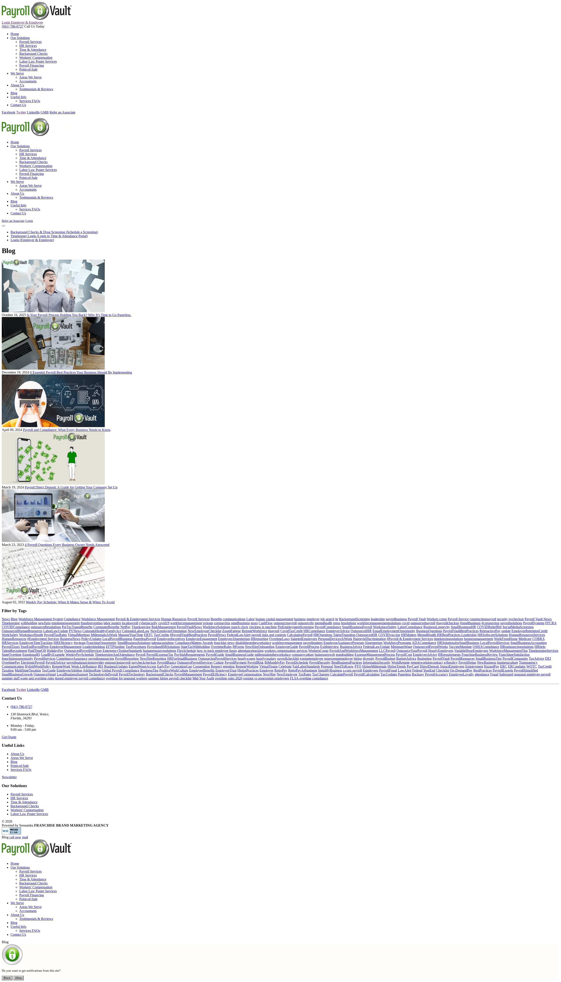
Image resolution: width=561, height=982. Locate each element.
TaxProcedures (136, 647)
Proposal (327, 666)
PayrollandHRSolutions (163, 647)
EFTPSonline (115, 647)
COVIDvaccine (389, 635)
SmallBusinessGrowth (17, 674)
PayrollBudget (385, 658)
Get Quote (9, 737)
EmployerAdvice (338, 631)
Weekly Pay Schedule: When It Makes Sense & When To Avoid (70, 602)
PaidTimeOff (37, 650)
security (502, 619)
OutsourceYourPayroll (411, 650)
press (336, 623)
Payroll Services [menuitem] (30, 42)
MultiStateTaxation (28, 670)
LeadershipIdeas (93, 647)
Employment (474, 666)
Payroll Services (198, 619)
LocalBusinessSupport (72, 674)
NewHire (269, 674)
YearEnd (429, 670)
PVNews (75, 631)
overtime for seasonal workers (126, 678)
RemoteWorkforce (254, 631)
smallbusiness (240, 623)
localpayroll (130, 623)
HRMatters (408, 635)
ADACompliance (424, 643)
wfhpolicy (451, 662)
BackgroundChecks (159, 674)
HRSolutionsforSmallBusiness (458, 643)
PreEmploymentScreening (296, 627)
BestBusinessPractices (346, 662)
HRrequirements (449, 654)
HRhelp (539, 647)
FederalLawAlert (238, 635)
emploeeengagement (65, 623)
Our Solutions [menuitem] (20, 38)
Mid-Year (199, 678)
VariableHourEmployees (471, 650)
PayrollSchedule (297, 662)
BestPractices (482, 670)
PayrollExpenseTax (159, 654)
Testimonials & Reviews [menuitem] (36, 89)
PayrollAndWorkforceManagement (353, 650)
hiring (358, 658)
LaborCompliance (410, 627)
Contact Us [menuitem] (18, 105)
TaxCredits (161, 635)
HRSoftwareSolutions (493, 635)
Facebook (8, 112)
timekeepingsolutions (448, 639)
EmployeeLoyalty (461, 674)
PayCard (413, 666)
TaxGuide (49, 670)
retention (229, 666)
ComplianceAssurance (71, 658)
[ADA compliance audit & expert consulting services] (11, 833)
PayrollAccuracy (436, 674)
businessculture (507, 662)
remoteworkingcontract (427, 662)
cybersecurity (148, 623)
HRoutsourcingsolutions (517, 647)
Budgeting (424, 658)
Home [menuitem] (15, 34)
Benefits (216, 619)
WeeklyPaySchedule (80, 654)
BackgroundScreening (354, 619)
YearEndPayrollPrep (34, 647)
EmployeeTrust (225, 670)
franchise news (224, 643)
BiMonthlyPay (275, 662)
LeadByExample (53, 654)
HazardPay (491, 666)
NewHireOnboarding (260, 647)
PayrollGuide (215, 654)
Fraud (494, 674)
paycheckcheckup (143, 662)
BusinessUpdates (116, 666)
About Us (17, 754)
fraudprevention (92, 623)
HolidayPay (55, 650)
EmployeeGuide (286, 647)
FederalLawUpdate (376, 647)
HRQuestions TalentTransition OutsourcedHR (345, 635)
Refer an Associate (62, 112)
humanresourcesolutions (159, 650)
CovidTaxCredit (291, 631)
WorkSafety (10, 635)
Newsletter (9, 777)
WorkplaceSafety (385, 627)
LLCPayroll (387, 650)
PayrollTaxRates (55, 635)
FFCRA (550, 623)
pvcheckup (516, 619)
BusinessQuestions (429, 631)
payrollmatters (313, 643)
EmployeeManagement (66, 647)
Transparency (528, 662)
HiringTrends (396, 666)
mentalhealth (323, 623)
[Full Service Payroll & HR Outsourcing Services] (37, 18)
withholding (29, 623)
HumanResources (14, 639)
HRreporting (259, 639)
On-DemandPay (461, 670)
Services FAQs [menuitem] (29, 101)
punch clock (239, 627)
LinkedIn (33, 112)
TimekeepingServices (543, 650)
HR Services (19, 798)
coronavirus (222, 623)
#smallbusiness (470, 623)
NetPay (125, 627)
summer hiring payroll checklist (170, 678)
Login (22, 22)
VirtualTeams (268, 666)
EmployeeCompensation (245, 674)
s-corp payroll (352, 670)
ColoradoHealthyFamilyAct (101, 631)
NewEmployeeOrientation (168, 631)
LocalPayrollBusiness (117, 639)
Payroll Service (458, 619)
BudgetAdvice (406, 658)
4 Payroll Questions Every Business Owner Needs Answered (67, 545)
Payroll (141, 654)
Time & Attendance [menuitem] (32, 50)
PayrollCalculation (367, 674)
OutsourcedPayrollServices (83, 650)
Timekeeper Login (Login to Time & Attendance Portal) (49, 236)
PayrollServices (44, 658)
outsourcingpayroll (118, 662)
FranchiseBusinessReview (480, 654)
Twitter (21, 112)
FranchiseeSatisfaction (514, 654)
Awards (207, 643)
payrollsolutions (511, 623)
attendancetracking (251, 650)
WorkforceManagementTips (508, 650)
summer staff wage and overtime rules (28, 678)
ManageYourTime (130, 635)
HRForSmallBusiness (182, 658)
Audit (210, 678)
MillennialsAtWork (104, 635)
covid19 (163, 623)
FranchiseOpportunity (101, 643)
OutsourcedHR (361, 631)
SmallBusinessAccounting (528, 643)
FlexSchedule (186, 650)
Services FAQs (21, 770)
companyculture (303, 654)
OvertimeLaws (279, 639)
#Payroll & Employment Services (410, 639)
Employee (266, 670)
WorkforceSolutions (216, 627)
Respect (216, 666)
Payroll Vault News (538, 619)
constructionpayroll (483, 619)
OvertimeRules (221, 647)
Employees (370, 670)
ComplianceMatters (188, 643)
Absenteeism (373, 643)
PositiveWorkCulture (173, 670)
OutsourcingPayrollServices (217, 658)
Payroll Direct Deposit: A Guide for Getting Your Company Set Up (71, 487)
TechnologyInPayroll (103, 674)
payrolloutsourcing (101, 658)
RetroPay (280, 670)
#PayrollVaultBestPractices (188, 635)
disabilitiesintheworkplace (253, 643)
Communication (13, 666)
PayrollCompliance (328, 627)
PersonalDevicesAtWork (335, 639)
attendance (482, 674)
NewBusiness (486, 662)
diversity (369, 658)
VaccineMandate (460, 647)
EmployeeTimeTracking (36, 643)
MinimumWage (401, 647)
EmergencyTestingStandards (122, 650)
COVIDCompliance (16, 627)
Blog (14, 619)
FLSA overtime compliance (309, 678)
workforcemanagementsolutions (379, 623)
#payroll (273, 631)
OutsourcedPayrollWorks (430, 647)
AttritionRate (92, 670)
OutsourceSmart (45, 674)
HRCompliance (314, 631)
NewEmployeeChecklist (204, 631)
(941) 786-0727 (12, 26)
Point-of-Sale (20, 766)
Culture (218, 662)
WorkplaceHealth (31, 635)
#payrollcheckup (447, 623)
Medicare (524, 639)
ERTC (148, 635)
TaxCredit (545, 666)
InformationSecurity (377, 662)
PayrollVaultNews (189, 627)
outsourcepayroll (285, 623)
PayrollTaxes (11, 647)
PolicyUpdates (91, 639)
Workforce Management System (40, 619)
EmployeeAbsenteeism (234, 639)
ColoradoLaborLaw (135, 631)
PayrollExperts (503, 670)
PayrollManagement (188, 674)
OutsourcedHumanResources (22, 631)
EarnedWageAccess (142, 666)
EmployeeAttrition (69, 670)
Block (7, 978)
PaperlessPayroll (144, 639)
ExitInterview (329, 647)
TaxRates (304, 674)
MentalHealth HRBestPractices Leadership (447, 635)
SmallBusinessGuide (239, 654)
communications (234, 619)
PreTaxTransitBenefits (77, 627)
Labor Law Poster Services (29, 814)
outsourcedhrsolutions (46, 627)
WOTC (531, 666)
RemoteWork (61, 666)
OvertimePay (11, 662)
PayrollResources (463, 658)
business (300, 619)
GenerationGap (181, 666)
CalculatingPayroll (299, 635)
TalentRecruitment (14, 650)
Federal (417, 670)
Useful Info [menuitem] (18, 97)
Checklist (442, 670)
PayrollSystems (533, 623)
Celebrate (285, 666)
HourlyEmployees (440, 650)
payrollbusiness (396, 619)
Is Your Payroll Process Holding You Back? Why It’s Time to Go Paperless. (79, 315)
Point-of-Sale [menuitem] (28, 69)
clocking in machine (263, 627)
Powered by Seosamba (55, 825)
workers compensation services (286, 650)
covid (406, 623)
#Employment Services (43, 639)
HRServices (10, 643)
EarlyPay (163, 666)
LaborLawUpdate (55, 631)
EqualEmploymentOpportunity (394, 631)
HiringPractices (248, 670)
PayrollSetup (467, 662)
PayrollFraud (388, 670)
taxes (254, 623)
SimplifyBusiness (330, 670)
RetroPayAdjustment (302, 670)
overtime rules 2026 (228, 678)
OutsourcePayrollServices (195, 662)
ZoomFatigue (231, 631)
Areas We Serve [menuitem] (30, 77)
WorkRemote (400, 662)
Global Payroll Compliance (120, 670)
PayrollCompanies (515, 658)
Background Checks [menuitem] (33, 53)
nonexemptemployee (338, 658)
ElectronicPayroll (33, 662)
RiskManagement (163, 627)
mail (25, 837)
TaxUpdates (388, 674)
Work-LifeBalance (84, 666)
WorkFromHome (506, 639)
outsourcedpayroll (422, 623)
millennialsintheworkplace (273, 654)
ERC (503, 666)
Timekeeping (11, 623)
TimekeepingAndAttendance (115, 654)
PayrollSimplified (526, 670)
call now (15, 837)
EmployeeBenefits (202, 670)
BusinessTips (149, 670)
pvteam (208, 623)
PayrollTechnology (132, 674)
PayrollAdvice (56, 662)
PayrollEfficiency (215, 674)
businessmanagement (478, 639)
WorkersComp (318, 650)
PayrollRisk (255, 662)
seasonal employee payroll (532, 674)
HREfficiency (63, 643)
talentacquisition (162, 643)
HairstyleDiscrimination (369, 639)
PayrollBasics (166, 662)
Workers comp (437, 619)
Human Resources (173, 619)
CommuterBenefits (106, 627)
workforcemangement (287, 643)
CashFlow (266, 623)
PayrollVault (441, 658)
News (6, 619)
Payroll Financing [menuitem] (31, 65)
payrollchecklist (288, 658)
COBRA (538, 639)
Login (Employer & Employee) (32, 240)
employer (313, 619)
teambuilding (345, 654)
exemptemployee (311, 658)
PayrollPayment (236, 662)
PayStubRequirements (189, 654)
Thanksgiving (141, 627)
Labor (250, 619)
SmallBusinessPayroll (357, 627)
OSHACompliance (486, 647)
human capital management (274, 619)
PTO (358, 666)
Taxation (8, 670)
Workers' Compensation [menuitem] (35, 57)
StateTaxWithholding (195, 647)
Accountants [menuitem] (28, 81)
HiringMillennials (374, 666)
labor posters (112, 623)
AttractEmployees (452, 666)
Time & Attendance (24, 802)
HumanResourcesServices (527, 635)
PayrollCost (404, 654)
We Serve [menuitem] (17, 73)
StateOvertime (11, 654)
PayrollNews (217, 635)
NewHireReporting (153, 658)
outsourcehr (306, 623)
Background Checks (25, 806)
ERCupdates (516, 666)
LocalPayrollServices (495, 643)
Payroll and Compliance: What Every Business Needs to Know (67, 430)
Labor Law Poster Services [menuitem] (38, 61)
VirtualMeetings (79, 635)
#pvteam (79, 643)
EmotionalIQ (31, 654)
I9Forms (238, 647)
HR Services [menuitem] (28, 46)
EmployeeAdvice (425, 654)
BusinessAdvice (351, 647)
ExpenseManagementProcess (375, 654)
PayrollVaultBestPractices (461, 631)
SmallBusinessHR (463, 627)
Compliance (72, 619)
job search (327, 619)
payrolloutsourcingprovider (85, 662)
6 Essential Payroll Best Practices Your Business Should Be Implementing (81, 372)
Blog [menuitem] (14, 93)
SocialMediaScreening (518, 627)
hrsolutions (348, 623)
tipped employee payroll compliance (80, 678)
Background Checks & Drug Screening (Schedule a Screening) (54, 232)
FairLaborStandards (306, 666)
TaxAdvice (536, 658)
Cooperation (201, 666)
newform (44, 623)
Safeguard (506, 674)
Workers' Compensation (27, 810)
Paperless (404, 674)
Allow (18, 978)
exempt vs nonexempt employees (266, 678)
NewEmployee (287, 674)
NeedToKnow (344, 666)
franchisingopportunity (17, 658)
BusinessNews (70, 639)
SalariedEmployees (304, 639)
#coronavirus (490, 623)
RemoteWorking (247, 666)
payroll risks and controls (268, 635)
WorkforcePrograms (397, 643)
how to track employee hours (217, 650)
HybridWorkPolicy (38, 666)
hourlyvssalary (266, 658)
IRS (100, 666)
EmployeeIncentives (171, 639)
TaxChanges (320, 674)
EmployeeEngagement (201, 639)
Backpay (418, 674)
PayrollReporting (127, 658)
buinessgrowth (325, 654)
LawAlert (404, 670)
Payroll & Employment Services (138, 619)
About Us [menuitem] (17, 85)
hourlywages (246, 658)
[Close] (3, 225)
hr (336, 619)
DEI (548, 658)
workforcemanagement (186, 623)
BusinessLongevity (436, 627)
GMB (45, 112)
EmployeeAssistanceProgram (343, 643)
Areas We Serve (22, 758)
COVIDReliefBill (489, 627)
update (506, 631)
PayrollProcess (309, 647)
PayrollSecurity (319, 662)
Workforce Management (98, 619)
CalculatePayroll (341, 674)
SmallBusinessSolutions (134, 643)
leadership (378, 619)
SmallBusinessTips (489, 658)
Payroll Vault (417, 619)
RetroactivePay (490, 631)
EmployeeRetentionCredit (529, 631)
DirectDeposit (429, 666)
